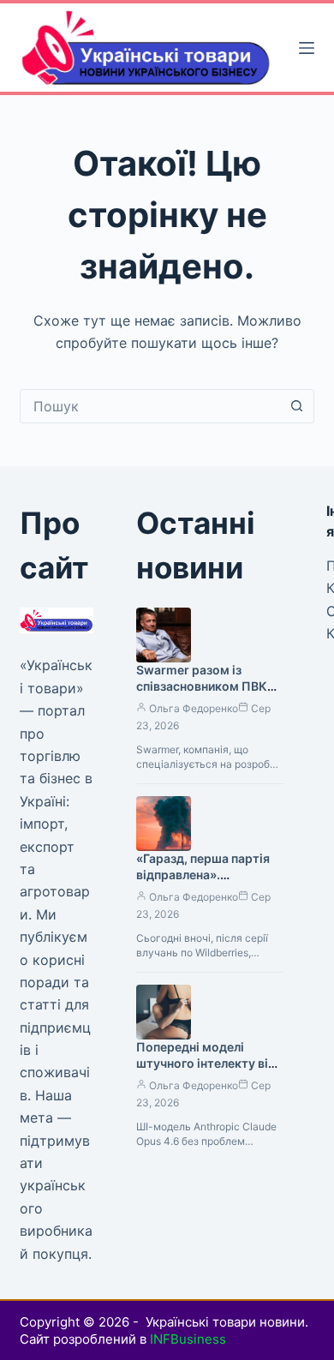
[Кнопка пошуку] (297, 406)
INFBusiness (188, 1339)
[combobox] (150, 406)
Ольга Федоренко (193, 708)
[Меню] (306, 48)
